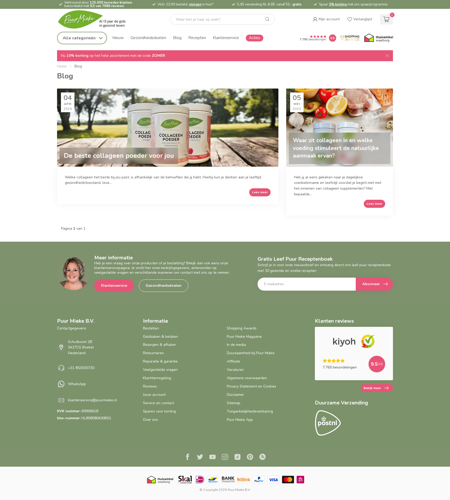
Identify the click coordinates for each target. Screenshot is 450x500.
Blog (177, 37)
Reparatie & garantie (160, 361)
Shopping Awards (242, 328)
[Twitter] (200, 457)
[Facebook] (187, 457)
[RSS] (262, 457)
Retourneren (153, 353)
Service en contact (158, 403)
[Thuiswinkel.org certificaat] (378, 38)
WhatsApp (77, 384)
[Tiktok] (237, 457)
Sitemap (233, 403)
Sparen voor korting (159, 411)
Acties (254, 37)
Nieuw (118, 37)
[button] (326, 19)
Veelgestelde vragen (160, 369)
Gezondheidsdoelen (148, 37)
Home (62, 66)
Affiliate (233, 361)
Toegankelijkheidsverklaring (250, 411)
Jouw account (154, 394)
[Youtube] (212, 457)
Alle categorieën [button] (80, 38)
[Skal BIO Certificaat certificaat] (185, 479)
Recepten (197, 37)
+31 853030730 (81, 367)
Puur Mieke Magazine (244, 336)
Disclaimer (235, 394)
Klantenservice (226, 37)
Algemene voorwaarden (247, 378)
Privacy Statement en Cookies (251, 386)
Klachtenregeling (157, 378)
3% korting (338, 4)
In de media (236, 344)
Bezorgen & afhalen (159, 344)
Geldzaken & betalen (160, 336)
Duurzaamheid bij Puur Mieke (250, 353)
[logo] (96, 19)
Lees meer (260, 192)
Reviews (150, 386)
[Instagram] (225, 457)
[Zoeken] (267, 19)
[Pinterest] (250, 457)
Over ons (150, 419)
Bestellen (151, 328)
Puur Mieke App (240, 419)
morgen (195, 4)
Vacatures (235, 369)
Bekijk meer (372, 388)
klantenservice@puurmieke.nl (92, 400)
